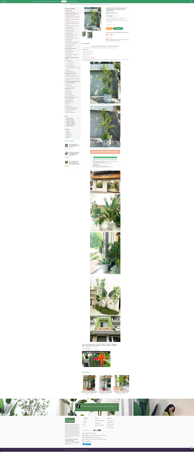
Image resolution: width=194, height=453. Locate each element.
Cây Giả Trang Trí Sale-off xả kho (70, 12)
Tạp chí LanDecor (50, 1)
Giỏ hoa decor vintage (69, 94)
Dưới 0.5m (68, 131)
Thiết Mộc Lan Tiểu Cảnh (69, 36)
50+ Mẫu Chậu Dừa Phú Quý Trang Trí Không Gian (72, 24)
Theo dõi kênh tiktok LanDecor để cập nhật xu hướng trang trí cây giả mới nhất (96, 408)
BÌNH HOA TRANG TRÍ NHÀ (70, 88)
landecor (108, 39)
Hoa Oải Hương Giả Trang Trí (70, 95)
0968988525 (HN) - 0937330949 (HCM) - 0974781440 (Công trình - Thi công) (95, 439)
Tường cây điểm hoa (70, 64)
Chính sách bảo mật (110, 425)
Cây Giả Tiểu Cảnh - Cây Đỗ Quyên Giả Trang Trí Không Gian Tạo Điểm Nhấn (105, 392)
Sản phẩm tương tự (85, 372)
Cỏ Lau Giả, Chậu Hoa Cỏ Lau (70, 83)
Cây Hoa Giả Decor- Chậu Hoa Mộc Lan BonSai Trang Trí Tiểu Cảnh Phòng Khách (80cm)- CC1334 (74, 154)
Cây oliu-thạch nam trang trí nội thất (71, 21)
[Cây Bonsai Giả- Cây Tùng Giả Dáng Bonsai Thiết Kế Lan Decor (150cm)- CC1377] (121, 383)
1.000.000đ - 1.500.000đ (70, 122)
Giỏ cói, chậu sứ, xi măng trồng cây (71, 109)
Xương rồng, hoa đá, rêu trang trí (70, 74)
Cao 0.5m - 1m (68, 133)
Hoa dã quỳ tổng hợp (69, 92)
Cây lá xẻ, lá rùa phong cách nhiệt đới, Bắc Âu (72, 42)
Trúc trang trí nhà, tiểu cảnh (70, 31)
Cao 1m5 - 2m (68, 136)
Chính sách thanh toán (110, 420)
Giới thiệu (39, 1)
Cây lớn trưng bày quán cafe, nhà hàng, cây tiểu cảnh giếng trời (72, 17)
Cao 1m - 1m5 (68, 134)
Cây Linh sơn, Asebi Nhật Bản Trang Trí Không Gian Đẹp (72, 20)
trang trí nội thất (114, 39)
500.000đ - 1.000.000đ (70, 121)
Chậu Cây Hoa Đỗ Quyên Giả (70, 51)
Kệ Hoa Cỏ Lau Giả (68, 85)
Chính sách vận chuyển (110, 424)
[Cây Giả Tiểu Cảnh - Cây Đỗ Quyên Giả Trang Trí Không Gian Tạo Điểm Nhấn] (105, 383)
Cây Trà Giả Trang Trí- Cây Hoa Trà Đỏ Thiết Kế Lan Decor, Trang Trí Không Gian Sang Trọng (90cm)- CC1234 (74, 163)
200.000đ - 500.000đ (70, 119)
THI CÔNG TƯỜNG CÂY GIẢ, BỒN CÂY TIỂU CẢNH (72, 58)
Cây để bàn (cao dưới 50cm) (70, 30)
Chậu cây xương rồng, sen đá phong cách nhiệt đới (72, 77)
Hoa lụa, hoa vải (68, 103)
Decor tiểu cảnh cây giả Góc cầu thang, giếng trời (74, 68)
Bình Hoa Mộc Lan (68, 91)
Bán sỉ (84, 424)
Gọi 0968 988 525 (118, 28)
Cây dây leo (67, 70)
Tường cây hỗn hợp (70, 61)
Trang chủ (35, 1)
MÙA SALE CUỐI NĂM (69, 10)
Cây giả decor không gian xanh (70, 15)
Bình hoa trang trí (68, 89)
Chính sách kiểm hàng (110, 427)
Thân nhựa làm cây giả (69, 106)
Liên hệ (59, 1)
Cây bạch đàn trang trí (69, 40)
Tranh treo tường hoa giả (69, 98)
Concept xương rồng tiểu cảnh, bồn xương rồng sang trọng (72, 79)
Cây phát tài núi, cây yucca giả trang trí (71, 37)
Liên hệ (84, 425)
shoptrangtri (120, 39)
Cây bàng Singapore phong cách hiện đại (72, 34)
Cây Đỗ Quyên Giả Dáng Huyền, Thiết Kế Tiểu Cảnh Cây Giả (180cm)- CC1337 (74, 145)
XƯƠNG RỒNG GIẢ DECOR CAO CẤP (71, 73)
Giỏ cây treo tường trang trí (70, 45)
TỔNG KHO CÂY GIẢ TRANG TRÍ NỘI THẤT (72, 13)
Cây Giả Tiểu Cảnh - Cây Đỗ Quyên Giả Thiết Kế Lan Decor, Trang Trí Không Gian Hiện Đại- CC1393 (89, 392)
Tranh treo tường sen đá (69, 100)
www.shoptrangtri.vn (87, 348)
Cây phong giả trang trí (69, 39)
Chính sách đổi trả (109, 422)
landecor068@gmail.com (88, 441)
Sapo (88, 449)
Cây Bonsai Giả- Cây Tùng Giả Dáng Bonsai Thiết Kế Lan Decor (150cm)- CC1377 (121, 392)
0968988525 (74, 1)
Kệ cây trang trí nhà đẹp (69, 33)
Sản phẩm (44, 1)
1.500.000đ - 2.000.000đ (70, 124)
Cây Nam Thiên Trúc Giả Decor (70, 28)
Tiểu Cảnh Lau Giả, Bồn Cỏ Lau (70, 86)
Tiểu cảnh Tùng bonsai (69, 27)
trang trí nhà (117, 40)
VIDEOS (56, 1)
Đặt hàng (109, 28)
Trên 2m (67, 137)
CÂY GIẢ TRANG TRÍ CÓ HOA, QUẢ (71, 48)
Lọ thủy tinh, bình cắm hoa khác (70, 112)
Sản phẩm (84, 422)
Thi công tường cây (68, 60)
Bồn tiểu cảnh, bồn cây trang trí (70, 66)
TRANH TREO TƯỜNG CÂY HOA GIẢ (71, 97)
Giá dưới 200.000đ (69, 118)
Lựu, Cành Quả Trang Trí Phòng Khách (71, 54)
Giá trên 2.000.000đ (69, 125)
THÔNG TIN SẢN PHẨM (85, 43)
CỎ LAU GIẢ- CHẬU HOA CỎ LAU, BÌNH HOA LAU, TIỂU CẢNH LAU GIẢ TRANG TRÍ (73, 82)
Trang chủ (84, 420)
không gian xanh (112, 40)
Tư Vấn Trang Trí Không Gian (70, 71)
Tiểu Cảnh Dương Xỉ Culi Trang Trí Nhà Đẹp (72, 25)
